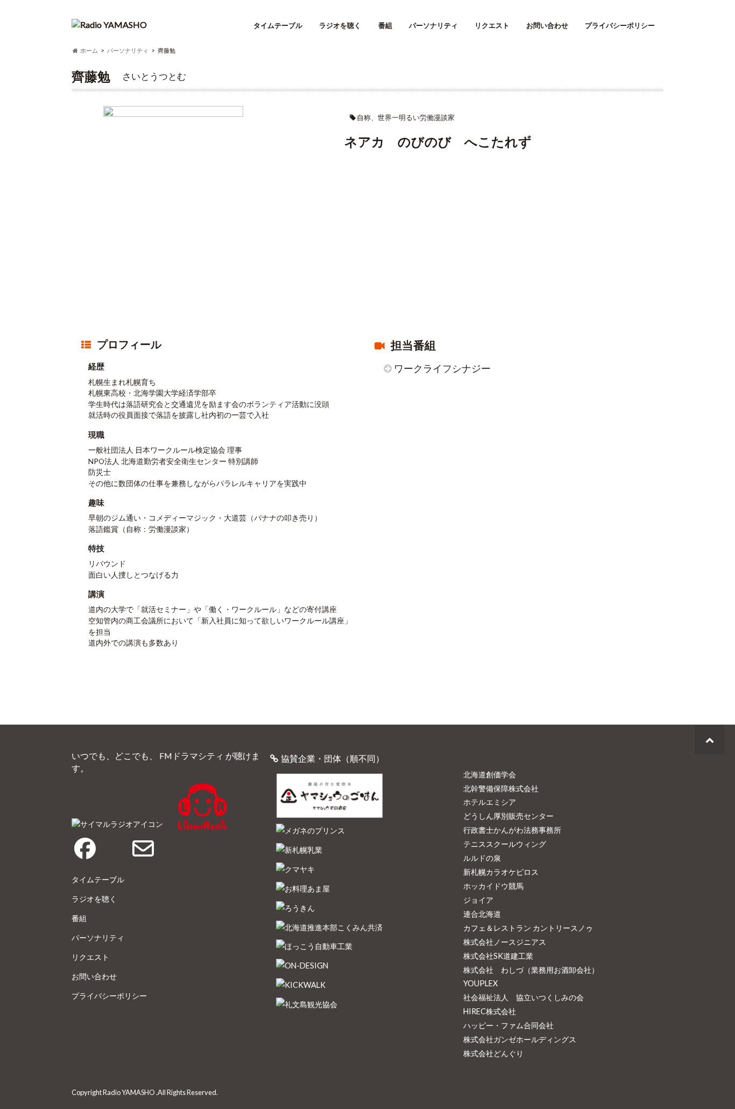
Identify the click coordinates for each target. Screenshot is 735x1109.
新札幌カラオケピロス (501, 871)
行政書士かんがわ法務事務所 (512, 829)
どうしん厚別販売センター (508, 815)
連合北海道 (482, 913)
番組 (385, 25)
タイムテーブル (277, 25)
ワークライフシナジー (442, 368)
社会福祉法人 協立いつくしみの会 (523, 997)
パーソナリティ (433, 25)
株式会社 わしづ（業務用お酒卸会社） (531, 969)
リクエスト (492, 25)
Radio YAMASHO (129, 1092)
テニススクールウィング (504, 843)
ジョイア (478, 899)
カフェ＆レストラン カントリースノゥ (528, 927)
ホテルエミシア (489, 801)
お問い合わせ (547, 25)
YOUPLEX (480, 983)
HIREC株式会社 (489, 1011)
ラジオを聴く (340, 25)
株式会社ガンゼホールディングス (519, 1039)
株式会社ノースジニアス (504, 941)
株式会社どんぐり (493, 1053)
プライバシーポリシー (620, 25)
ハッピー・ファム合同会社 (508, 1025)
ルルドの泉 (482, 857)
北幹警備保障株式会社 (501, 788)
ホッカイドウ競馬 (493, 885)
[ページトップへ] (709, 739)
